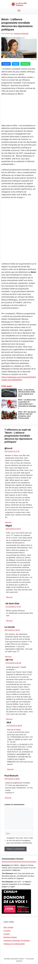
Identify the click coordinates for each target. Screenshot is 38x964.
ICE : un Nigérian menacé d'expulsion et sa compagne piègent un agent (16, 884)
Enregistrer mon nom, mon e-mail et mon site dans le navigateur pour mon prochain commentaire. (20, 840)
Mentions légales (10, 937)
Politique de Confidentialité (14, 944)
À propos (7, 931)
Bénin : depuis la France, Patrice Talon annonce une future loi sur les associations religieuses (19, 867)
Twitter (15, 64)
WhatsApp (25, 64)
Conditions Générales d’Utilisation (17, 941)
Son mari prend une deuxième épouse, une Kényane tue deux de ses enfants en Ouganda (18, 875)
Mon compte (8, 927)
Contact (7, 934)
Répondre (8, 522)
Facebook (6, 64)
